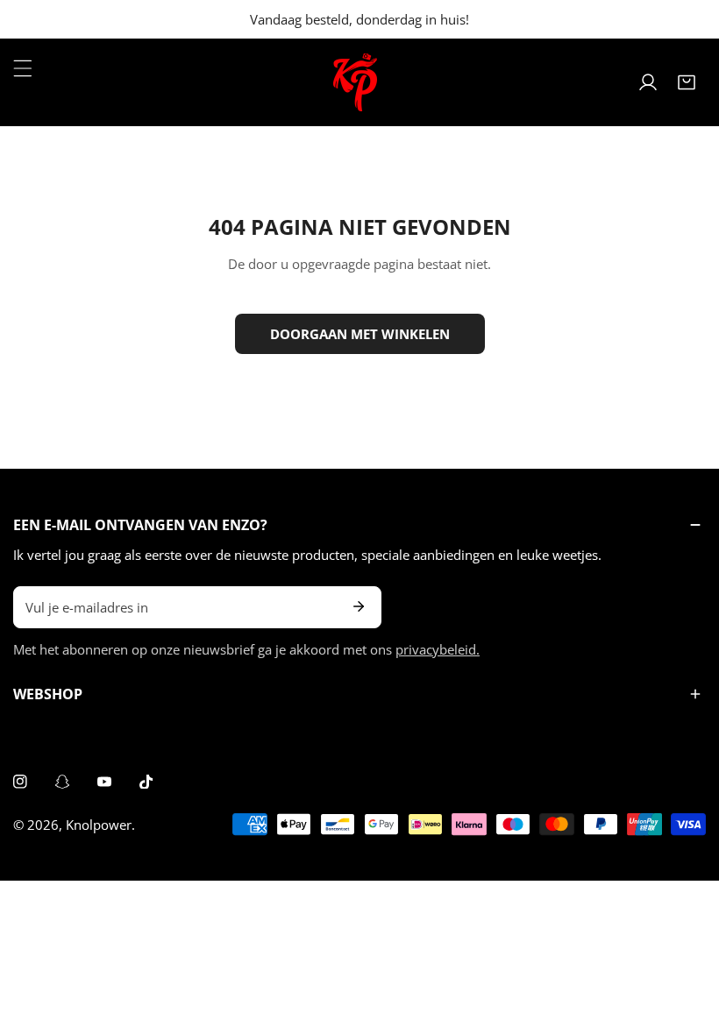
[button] (686, 82)
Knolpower (99, 824)
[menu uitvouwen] (23, 68)
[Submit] (359, 606)
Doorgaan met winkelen (360, 334)
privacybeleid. (437, 649)
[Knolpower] (355, 82)
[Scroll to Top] (687, 941)
